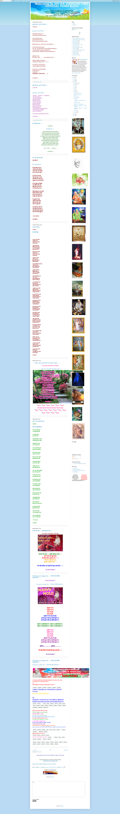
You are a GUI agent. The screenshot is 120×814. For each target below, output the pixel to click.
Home (51, 750)
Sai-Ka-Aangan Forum (76, 469)
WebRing (52, 776)
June (75, 87)
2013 (74, 77)
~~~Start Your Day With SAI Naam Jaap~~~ (45, 363)
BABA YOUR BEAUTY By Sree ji (78, 39)
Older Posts (66, 750)
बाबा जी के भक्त (75, 52)
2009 (74, 114)
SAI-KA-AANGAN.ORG (83, 59)
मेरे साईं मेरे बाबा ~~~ (37, 123)
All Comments (75, 458)
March (75, 91)
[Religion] (34, 767)
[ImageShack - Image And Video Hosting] (79, 32)
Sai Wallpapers (75, 471)
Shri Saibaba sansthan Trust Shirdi (79, 470)
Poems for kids (75, 46)
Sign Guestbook (83, 463)
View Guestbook (77, 463)
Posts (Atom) (39, 751)
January (75, 112)
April (75, 90)
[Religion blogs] (61, 767)
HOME (74, 23)
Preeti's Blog (75, 468)
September (76, 83)
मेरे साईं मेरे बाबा (75, 53)
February (75, 110)
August (75, 84)
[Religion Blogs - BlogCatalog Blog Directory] (50, 767)
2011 (74, 80)
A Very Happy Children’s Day (78, 38)
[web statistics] (34, 801)
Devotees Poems (76, 43)
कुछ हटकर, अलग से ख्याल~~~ (40, 24)
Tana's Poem (75, 48)
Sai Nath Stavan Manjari (77, 47)
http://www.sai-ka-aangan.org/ (50, 761)
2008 (74, 115)
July (74, 86)
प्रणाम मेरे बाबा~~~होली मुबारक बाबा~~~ (42, 530)
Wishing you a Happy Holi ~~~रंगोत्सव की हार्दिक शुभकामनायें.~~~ (46, 664)
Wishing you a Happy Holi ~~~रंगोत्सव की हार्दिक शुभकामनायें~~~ (50, 584)
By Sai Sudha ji (75, 42)
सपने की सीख (35, 227)
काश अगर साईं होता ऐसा (38, 421)
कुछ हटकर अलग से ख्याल (38, 120)
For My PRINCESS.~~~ (77, 44)
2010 (74, 81)
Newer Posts (35, 750)
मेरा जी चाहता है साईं (37, 157)
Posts (74, 456)
